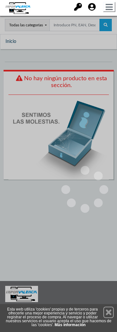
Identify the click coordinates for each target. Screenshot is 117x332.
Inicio (11, 41)
